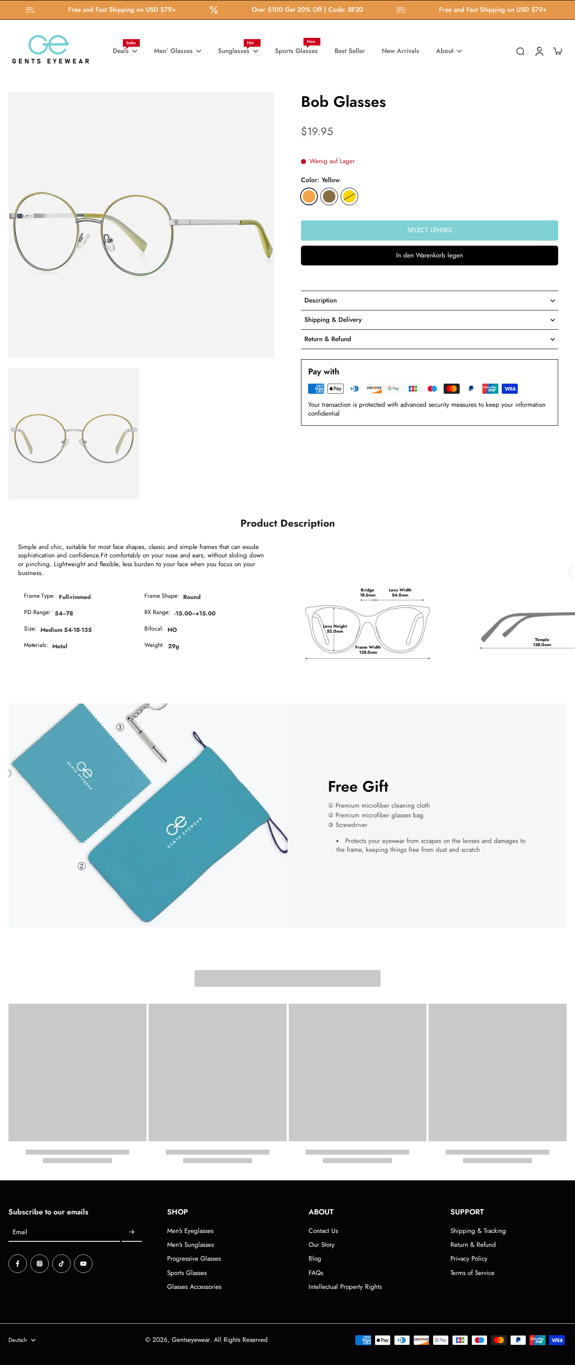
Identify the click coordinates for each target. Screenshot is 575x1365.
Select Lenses (429, 230)
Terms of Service (472, 1273)
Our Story (322, 1244)
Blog (315, 1258)
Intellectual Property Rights (345, 1287)
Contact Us (323, 1231)
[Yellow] (309, 196)
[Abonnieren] (132, 1232)
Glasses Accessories (194, 1287)
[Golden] (349, 196)
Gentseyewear (191, 1339)
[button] (429, 255)
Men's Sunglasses (190, 1244)
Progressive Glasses (194, 1258)
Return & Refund (473, 1244)
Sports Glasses (187, 1273)
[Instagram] (39, 1263)
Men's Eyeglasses (190, 1231)
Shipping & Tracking (478, 1231)
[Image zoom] (141, 225)
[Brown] (329, 196)
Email (20, 1232)
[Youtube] (83, 1263)
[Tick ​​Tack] (61, 1263)
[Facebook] (17, 1263)
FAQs (316, 1273)
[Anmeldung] (539, 51)
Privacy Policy (468, 1258)
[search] (520, 50)
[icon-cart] (557, 50)
